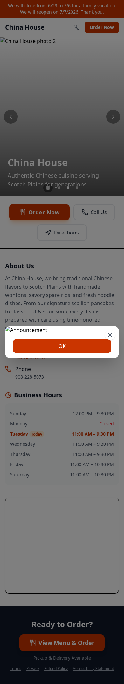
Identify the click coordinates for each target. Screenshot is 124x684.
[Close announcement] (110, 335)
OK (62, 346)
